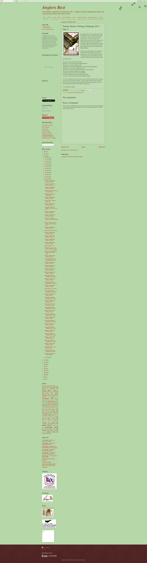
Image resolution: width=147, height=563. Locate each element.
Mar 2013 (47, 176)
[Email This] (88, 90)
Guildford (50, 401)
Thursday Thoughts (46, 419)
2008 (45, 368)
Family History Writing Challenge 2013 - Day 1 (50, 351)
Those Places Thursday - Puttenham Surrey (50, 304)
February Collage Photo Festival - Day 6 (50, 318)
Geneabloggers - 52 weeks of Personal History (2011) (48, 450)
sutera (43, 432)
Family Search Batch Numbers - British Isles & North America (49, 464)
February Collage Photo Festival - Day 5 (50, 324)
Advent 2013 (50, 385)
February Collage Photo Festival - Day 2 (50, 344)
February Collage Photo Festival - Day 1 (50, 354)
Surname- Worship (50, 416)
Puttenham (55, 412)
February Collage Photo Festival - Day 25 (50, 198)
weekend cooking (51, 432)
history (43, 429)
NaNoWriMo (44, 467)
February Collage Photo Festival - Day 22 (50, 215)
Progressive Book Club (47, 412)
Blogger (83, 560)
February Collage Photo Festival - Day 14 (50, 266)
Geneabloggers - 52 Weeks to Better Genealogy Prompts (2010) (49, 447)
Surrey (56, 416)
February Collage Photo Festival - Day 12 (50, 273)
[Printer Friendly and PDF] (65, 90)
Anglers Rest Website (47, 132)
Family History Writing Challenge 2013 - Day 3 (50, 334)
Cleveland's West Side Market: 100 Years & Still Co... (51, 208)
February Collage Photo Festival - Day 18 (50, 240)
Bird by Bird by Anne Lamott (51, 230)
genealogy (49, 427)
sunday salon (53, 430)
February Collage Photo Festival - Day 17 (50, 243)
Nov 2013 (47, 159)
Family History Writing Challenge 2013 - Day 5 (50, 321)
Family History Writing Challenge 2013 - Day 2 (50, 341)
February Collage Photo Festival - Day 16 (50, 256)
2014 (45, 153)
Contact (54, 17)
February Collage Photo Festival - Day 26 (50, 188)
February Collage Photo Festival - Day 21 (50, 228)
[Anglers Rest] (42, 109)
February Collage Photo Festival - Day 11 (50, 279)
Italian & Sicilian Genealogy (52, 405)
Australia (53, 387)
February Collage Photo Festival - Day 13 (50, 269)
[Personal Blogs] (46, 547)
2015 (45, 151)
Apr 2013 (47, 174)
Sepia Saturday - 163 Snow (51, 288)
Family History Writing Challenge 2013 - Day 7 (50, 308)
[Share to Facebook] (93, 90)
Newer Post (64, 147)
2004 (45, 377)
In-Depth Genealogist (51, 404)
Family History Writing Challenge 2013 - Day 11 (51, 276)
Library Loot (50, 407)
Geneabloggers (46, 398)
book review (53, 423)
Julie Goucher (47, 27)
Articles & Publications (66, 17)
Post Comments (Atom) (72, 150)
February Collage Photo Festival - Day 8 (50, 301)
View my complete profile (47, 29)
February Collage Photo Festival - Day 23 (50, 212)
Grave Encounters (46, 131)
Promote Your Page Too (46, 110)
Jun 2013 (47, 170)
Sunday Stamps (47, 415)
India (43, 405)
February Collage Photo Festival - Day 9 (50, 295)
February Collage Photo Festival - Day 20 (50, 233)
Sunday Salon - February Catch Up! (50, 201)
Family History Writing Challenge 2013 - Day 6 (50, 314)
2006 (45, 372)
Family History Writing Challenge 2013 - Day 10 (51, 283)
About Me (49, 17)
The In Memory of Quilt (47, 125)
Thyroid (54, 419)
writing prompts (45, 433)
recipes (50, 429)
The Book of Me (50, 418)
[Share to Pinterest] (94, 90)
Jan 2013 (47, 357)
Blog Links (101, 17)
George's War (45, 129)
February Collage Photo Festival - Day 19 (50, 236)
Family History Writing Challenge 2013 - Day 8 (50, 298)
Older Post (101, 147)
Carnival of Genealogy (48, 388)
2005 (45, 374)
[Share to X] (91, 90)
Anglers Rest (53, 7)
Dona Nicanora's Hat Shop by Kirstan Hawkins (51, 191)
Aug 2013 (47, 166)
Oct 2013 (47, 162)
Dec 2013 (47, 157)
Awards (74, 17)
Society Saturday (54, 414)
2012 (45, 360)
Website (59, 17)
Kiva (44, 407)
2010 (45, 364)
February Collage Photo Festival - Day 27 (50, 184)
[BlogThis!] (90, 90)
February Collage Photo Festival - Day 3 (50, 337)
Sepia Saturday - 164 (49, 245)
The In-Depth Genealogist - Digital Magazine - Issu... (51, 259)
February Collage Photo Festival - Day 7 (50, 311)
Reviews (46, 414)
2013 (45, 156)
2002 (45, 379)
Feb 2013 (47, 178)
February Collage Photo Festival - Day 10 (50, 286)
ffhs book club (55, 425)
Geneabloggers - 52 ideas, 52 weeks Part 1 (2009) (48, 441)
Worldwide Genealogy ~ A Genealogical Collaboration (48, 135)
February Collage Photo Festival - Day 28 (50, 181)
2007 (45, 370)
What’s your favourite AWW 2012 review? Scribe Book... (51, 252)
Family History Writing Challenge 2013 (74, 92)
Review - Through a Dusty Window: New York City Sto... (50, 224)
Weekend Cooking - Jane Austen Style (50, 347)
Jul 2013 (47, 168)
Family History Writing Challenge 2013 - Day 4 (50, 328)
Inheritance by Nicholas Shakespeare (50, 194)
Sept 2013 (47, 164)
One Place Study (54, 409)
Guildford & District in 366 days (49, 138)
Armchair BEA (45, 387)
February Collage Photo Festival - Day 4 (50, 331)
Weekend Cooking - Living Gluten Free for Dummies (51, 248)
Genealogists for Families (82, 17)
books (44, 425)
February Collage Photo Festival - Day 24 (50, 204)
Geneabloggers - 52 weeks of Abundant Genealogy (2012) (48, 453)
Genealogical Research (93, 17)
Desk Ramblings (54, 391)
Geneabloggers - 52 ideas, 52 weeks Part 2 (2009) (48, 444)
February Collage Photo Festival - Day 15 (50, 263)
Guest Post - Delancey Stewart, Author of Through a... (51, 219)
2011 (45, 362)
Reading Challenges (46, 462)
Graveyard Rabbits (49, 400)
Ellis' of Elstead (45, 127)
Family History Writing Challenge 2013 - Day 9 (50, 291)
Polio (46, 411)
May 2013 (47, 172)
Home (44, 17)
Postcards (52, 411)
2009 (45, 366)
